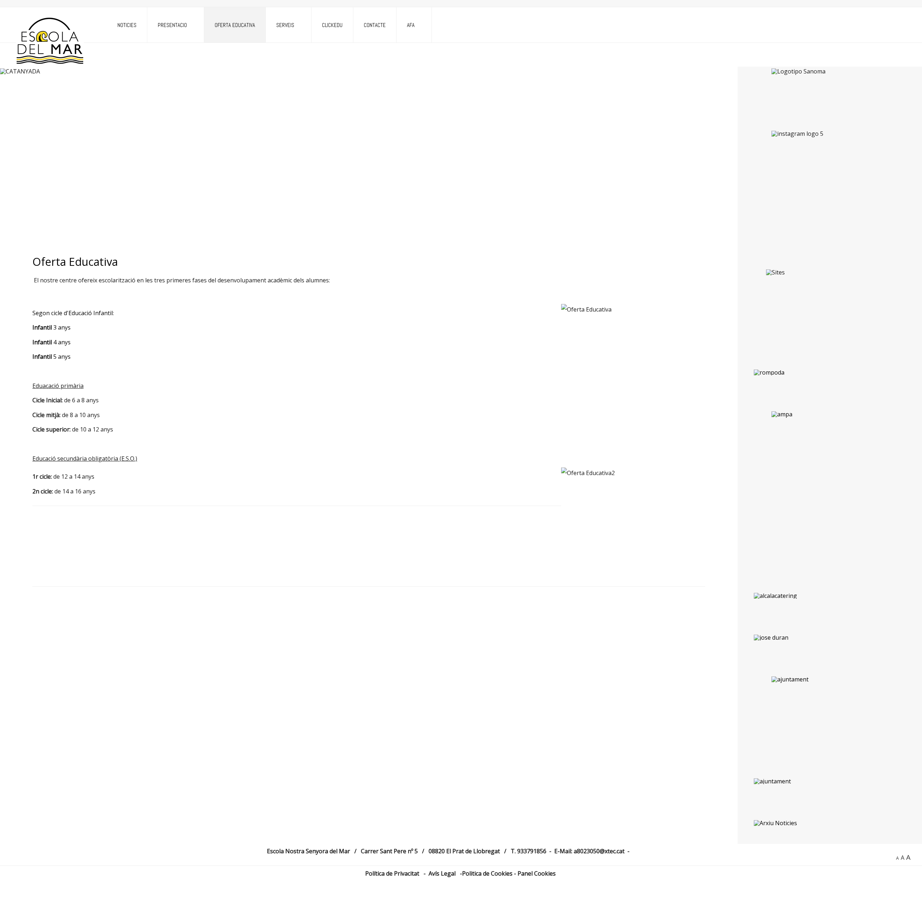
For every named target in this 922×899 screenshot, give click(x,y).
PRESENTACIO (172, 25)
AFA (411, 25)
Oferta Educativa (235, 25)
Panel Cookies (537, 873)
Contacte (375, 25)
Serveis (285, 25)
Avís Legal (442, 873)
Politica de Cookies (488, 873)
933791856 (531, 851)
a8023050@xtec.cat (599, 851)
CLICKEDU (332, 25)
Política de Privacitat (393, 873)
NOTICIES (126, 25)
